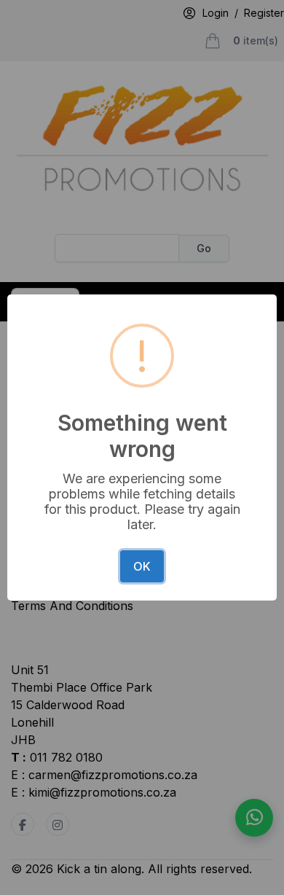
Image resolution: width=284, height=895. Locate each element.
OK (142, 566)
